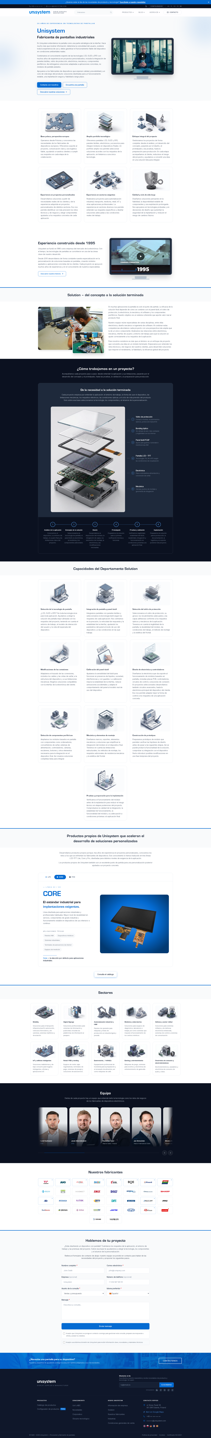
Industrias (112, 1419)
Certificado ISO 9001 (174, 1435)
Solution (111, 1410)
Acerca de (154, 12)
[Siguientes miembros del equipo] (170, 1152)
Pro (73, 877)
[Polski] (148, 1426)
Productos (127, 12)
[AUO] (63, 1182)
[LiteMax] (80, 1182)
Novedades (77, 1410)
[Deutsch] (151, 1426)
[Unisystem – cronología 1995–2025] (140, 256)
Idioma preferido (114, 1288)
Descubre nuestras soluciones (52, 92)
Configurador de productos (48, 1409)
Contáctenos (170, 1361)
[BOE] (131, 1182)
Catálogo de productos (46, 1405)
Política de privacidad (149, 1435)
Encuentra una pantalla (75, 85)
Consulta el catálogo (105, 974)
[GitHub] (172, 1390)
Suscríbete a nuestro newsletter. (133, 2)
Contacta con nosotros (49, 85)
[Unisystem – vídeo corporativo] (142, 56)
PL (171, 6)
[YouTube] (164, 1390)
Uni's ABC (76, 1405)
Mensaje (66, 1300)
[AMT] (46, 1201)
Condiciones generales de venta (121, 1423)
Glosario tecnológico (81, 1419)
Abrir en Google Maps (155, 1412)
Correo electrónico (115, 1265)
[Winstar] (46, 1182)
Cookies (162, 1435)
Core (61, 877)
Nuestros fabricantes (116, 1414)
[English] (144, 1426)
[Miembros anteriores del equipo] (164, 1152)
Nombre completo (69, 1265)
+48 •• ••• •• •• (35, 6)
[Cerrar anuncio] (208, 2)
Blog (141, 12)
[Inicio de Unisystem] (39, 12)
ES (181, 6)
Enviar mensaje (105, 1326)
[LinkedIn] (156, 1390)
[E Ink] (114, 1182)
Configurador (156, 6)
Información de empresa (118, 1405)
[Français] (154, 1426)
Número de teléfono (119, 1277)
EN (168, 6)
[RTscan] (148, 1210)
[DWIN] (165, 1182)
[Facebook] (160, 1390)
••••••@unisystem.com (57, 6)
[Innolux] (97, 1182)
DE (175, 6)
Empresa (69, 1277)
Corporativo (77, 1414)
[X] (168, 1390)
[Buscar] (111, 12)
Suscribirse (166, 1385)
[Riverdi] (148, 1182)
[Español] (157, 1426)
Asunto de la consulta (71, 1288)
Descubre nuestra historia (51, 274)
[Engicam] (148, 1201)
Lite (49, 877)
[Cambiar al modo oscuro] (146, 6)
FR (178, 6)
